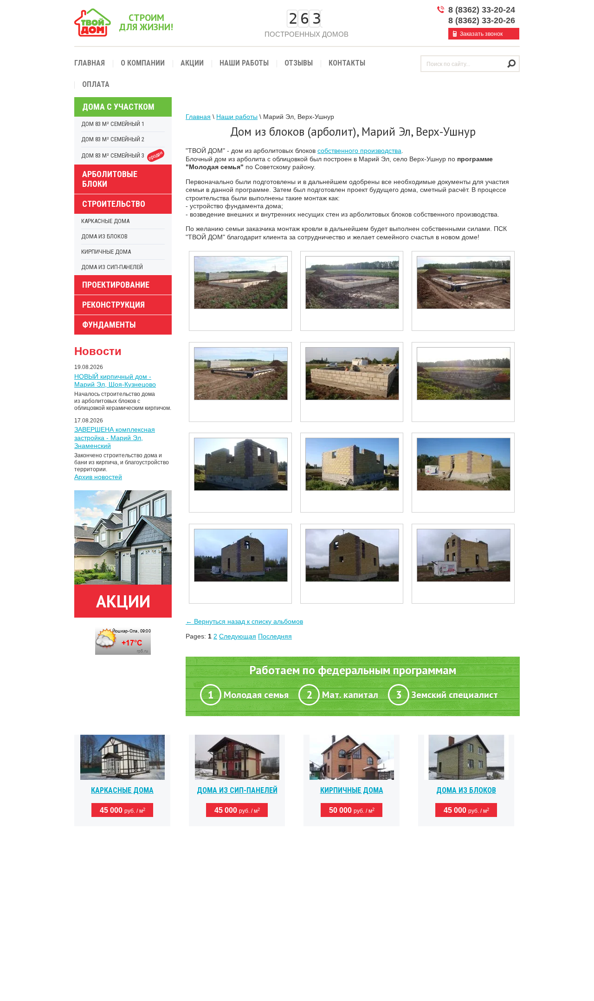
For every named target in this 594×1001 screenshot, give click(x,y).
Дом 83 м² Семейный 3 (122, 156)
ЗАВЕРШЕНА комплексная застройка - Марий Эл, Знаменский (114, 437)
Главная (89, 63)
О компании (143, 63)
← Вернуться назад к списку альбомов (244, 621)
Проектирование (115, 285)
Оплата (96, 84)
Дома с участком (118, 107)
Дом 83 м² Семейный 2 (112, 139)
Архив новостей (98, 477)
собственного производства (359, 150)
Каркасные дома (105, 220)
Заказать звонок (481, 34)
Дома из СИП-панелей (112, 266)
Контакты (347, 63)
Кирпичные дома (106, 251)
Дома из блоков (104, 236)
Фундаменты (109, 324)
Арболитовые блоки (109, 179)
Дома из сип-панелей (237, 790)
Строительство (113, 204)
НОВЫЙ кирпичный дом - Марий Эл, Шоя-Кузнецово (115, 381)
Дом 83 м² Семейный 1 (112, 123)
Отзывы (298, 63)
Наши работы (244, 63)
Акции (192, 63)
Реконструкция (113, 305)
